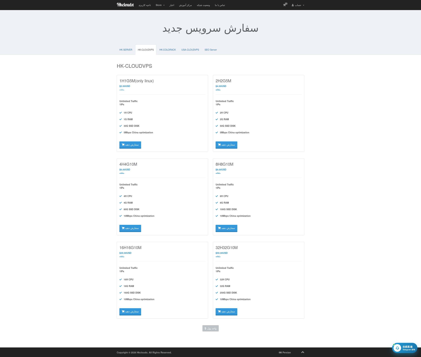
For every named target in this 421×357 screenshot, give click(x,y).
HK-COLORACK (167, 49)
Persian (286, 352)
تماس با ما (220, 5)
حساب (298, 5)
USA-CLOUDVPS (190, 49)
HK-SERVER (125, 49)
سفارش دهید (131, 144)
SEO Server (211, 49)
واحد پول (211, 328)
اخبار (172, 5)
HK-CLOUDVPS (146, 49)
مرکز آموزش (185, 5)
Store (159, 5)
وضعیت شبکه (203, 5)
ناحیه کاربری (145, 5)
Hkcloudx (125, 4)
